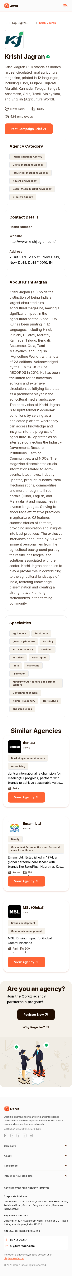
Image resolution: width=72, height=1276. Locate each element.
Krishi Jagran (47, 22)
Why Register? (33, 1027)
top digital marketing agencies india (21, 23)
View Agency (24, 797)
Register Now (33, 1014)
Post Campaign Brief (26, 129)
